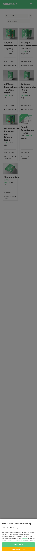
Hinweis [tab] (6, 528)
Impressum (12, 552)
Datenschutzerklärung (22, 552)
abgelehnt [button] (24, 538)
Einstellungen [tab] (15, 528)
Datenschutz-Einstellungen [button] (17, 540)
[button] (18, 544)
